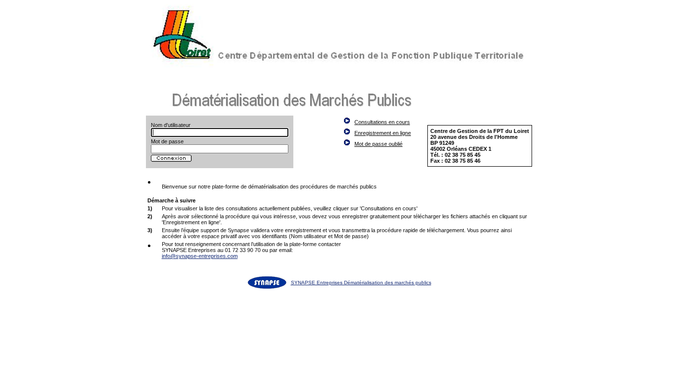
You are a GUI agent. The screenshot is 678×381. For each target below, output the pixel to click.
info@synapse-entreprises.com (200, 256)
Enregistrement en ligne (382, 133)
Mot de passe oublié (378, 144)
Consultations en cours (382, 122)
